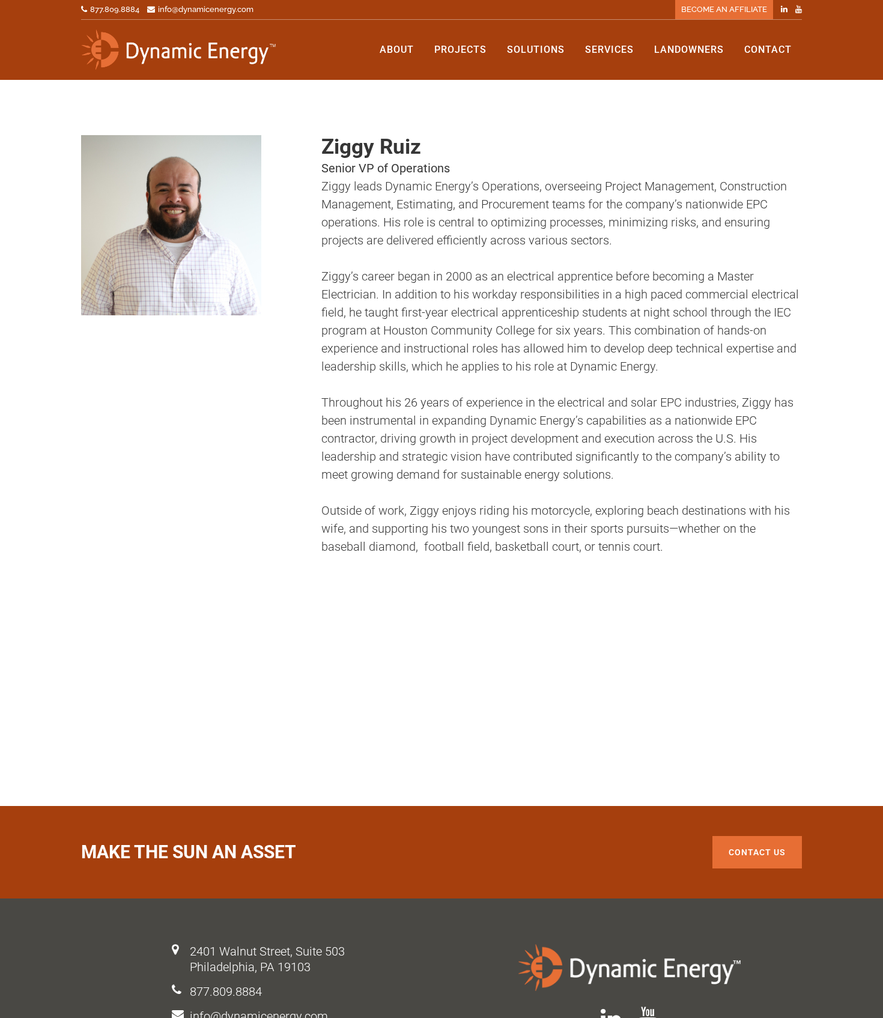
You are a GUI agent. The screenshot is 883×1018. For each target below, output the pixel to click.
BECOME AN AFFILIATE (724, 9)
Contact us (757, 852)
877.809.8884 (226, 991)
